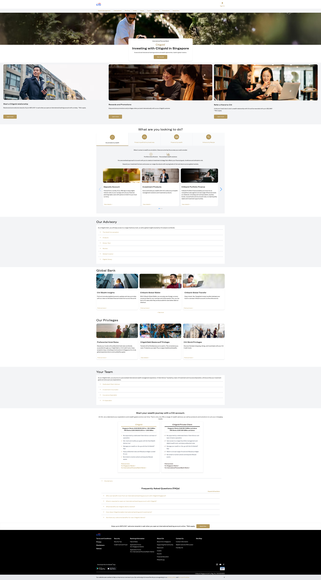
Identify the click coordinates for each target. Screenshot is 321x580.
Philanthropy (161, 560)
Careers (159, 551)
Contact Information (182, 541)
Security (117, 538)
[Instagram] (217, 564)
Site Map (199, 538)
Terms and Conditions (103, 538)
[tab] (104, 11)
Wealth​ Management (104, 10)
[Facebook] (224, 564)
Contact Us (179, 538)
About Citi (160, 538)
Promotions (165, 10)
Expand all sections (214, 491)
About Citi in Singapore (164, 541)
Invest (135, 10)
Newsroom (160, 547)
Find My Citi (179, 547)
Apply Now (176, 10)
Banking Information (137, 538)
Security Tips (118, 541)
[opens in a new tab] (98, 4)
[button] (160, 208)
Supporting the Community (165, 544)
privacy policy (172, 577)
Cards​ (149, 10)
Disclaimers (100, 545)
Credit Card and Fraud (120, 544)
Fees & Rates (134, 541)
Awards (159, 554)
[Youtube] (220, 564)
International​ (117, 10)
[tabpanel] (160, 179)
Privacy (98, 542)
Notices (99, 548)
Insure (142, 10)
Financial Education (163, 557)
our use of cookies (184, 577)
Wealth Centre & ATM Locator (184, 544)
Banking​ (127, 10)
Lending (156, 10)
